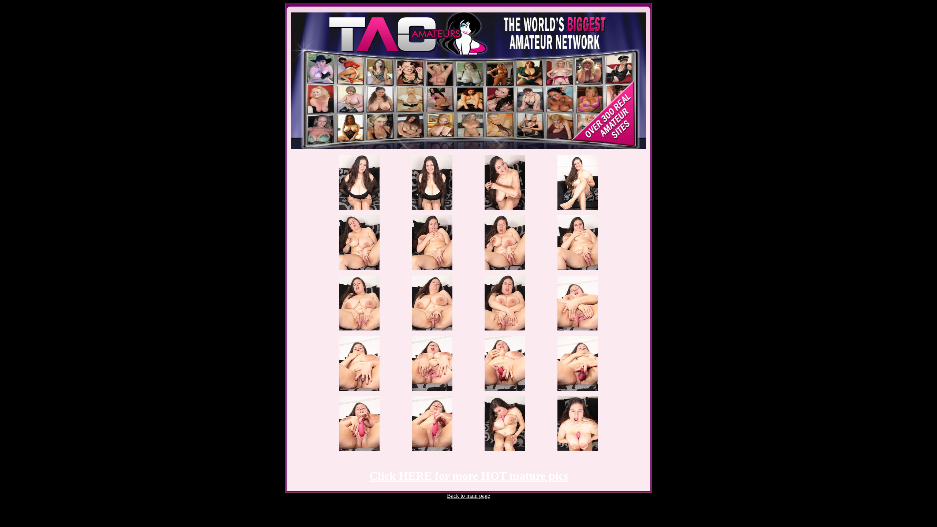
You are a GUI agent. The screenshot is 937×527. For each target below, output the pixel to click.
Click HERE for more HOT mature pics (468, 475)
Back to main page (468, 496)
